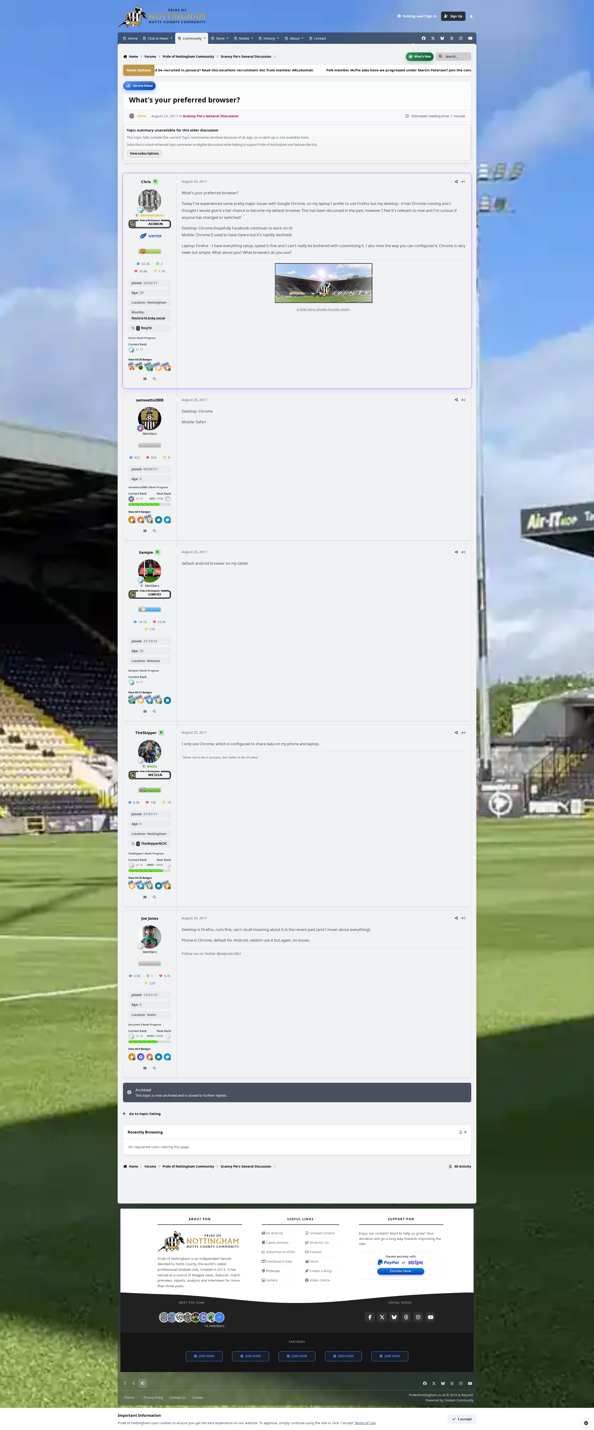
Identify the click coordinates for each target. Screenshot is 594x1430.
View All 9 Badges (139, 511)
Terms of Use (365, 1422)
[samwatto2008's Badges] (131, 499)
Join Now (206, 1356)
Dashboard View (278, 1261)
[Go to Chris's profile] (131, 116)
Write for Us (319, 1242)
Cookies (197, 1397)
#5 (463, 918)
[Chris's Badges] (131, 349)
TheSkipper (146, 733)
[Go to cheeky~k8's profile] (172, 1317)
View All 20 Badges (140, 359)
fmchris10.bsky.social (148, 318)
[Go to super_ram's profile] (180, 1317)
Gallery (271, 1280)
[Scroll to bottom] (586, 1423)
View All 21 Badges (140, 692)
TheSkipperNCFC (154, 844)
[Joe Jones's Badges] (131, 1036)
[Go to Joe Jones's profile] (149, 937)
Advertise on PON (280, 1252)
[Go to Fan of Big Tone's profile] (188, 1317)
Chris (146, 182)
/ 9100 (156, 498)
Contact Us (177, 1397)
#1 (463, 181)
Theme (129, 1397)
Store (313, 1261)
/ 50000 (155, 864)
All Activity (274, 1233)
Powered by (450, 1400)
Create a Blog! (320, 1270)
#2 (463, 399)
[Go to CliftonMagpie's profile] (203, 1317)
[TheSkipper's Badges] (131, 865)
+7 (219, 1317)
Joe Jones (149, 918)
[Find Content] (154, 379)
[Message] (145, 379)
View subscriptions (144, 153)
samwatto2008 (149, 400)
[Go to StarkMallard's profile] (211, 1317)
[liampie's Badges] (131, 682)
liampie (146, 552)
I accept (465, 1419)
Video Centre (319, 1280)
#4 (463, 732)
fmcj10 (146, 328)
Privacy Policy (153, 1397)
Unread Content (322, 1233)
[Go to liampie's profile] (149, 571)
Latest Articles (276, 1242)
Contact (315, 1252)
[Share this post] (456, 181)
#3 (463, 552)
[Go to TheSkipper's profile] (149, 751)
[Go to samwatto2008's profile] (149, 418)
